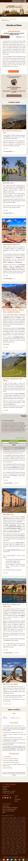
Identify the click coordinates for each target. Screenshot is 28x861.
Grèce (10, 830)
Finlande (20, 829)
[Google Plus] (8, 798)
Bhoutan (6, 821)
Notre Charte (4, 789)
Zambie (11, 854)
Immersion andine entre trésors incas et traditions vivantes (14, 34)
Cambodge (4, 823)
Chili (21, 823)
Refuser (14, 444)
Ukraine (20, 852)
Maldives (4, 839)
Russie (8, 846)
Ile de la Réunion (11, 833)
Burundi (21, 822)
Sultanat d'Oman (13, 850)
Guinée (24, 830)
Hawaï (17, 831)
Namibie (3, 842)
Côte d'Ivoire (18, 826)
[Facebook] (3, 798)
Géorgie (13, 831)
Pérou (21, 844)
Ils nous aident (17, 799)
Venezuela (4, 854)
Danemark (24, 826)
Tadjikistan (4, 851)
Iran (10, 834)
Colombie (3, 825)
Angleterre (23, 817)
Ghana (6, 830)
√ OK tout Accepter (14, 440)
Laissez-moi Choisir (13, 442)
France (24, 829)
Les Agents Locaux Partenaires (8, 792)
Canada (13, 823)
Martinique (19, 839)
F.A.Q (16, 797)
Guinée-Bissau (4, 831)
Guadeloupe (14, 830)
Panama (13, 843)
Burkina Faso (16, 822)
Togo (21, 851)
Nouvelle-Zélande (18, 842)
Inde (2, 834)
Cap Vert (17, 823)
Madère (20, 838)
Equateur (24, 827)
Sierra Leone (12, 848)
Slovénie (22, 848)
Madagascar (16, 838)
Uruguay (24, 852)
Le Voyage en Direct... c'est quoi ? (8, 791)
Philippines (24, 843)
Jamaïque (12, 835)
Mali (8, 839)
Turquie (16, 852)
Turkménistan (11, 852)
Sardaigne (19, 847)
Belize (3, 821)
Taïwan (12, 851)
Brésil (8, 822)
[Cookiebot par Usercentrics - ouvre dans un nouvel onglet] (21, 416)
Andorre (19, 817)
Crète (3, 826)
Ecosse (7, 827)
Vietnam (8, 854)
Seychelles (4, 848)
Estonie (7, 829)
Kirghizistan (8, 837)
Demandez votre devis (13, 71)
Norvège (12, 842)
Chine (24, 823)
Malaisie (24, 838)
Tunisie (6, 852)
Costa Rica (20, 825)
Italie (8, 835)
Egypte (11, 827)
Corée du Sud (14, 825)
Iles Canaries (18, 833)
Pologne (4, 844)
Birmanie (11, 821)
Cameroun (9, 823)
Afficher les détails (19, 437)
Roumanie (4, 846)
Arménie (19, 818)
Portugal (17, 844)
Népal (24, 842)
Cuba (6, 826)
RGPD (3, 812)
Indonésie (6, 834)
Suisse (7, 850)
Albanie (11, 817)
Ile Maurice (4, 833)
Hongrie (24, 831)
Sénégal (23, 850)
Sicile (8, 848)
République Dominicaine (20, 846)
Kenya (4, 837)
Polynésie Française (11, 844)
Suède (19, 850)
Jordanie (19, 835)
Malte (11, 839)
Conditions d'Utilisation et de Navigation (9, 807)
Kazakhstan (24, 835)
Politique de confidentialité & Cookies (9, 809)
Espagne (3, 829)
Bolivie (15, 821)
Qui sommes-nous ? (6, 786)
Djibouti (3, 827)
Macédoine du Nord (9, 838)
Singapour (18, 848)
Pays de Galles (18, 843)
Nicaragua (8, 842)
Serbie (24, 847)
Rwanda (12, 846)
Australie (23, 818)
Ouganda (3, 843)
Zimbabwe (16, 854)
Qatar (24, 844)
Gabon (3, 830)
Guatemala (20, 830)
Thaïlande (17, 851)
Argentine (15, 818)
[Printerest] (10, 798)
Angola (3, 818)
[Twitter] (5, 798)
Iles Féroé (24, 833)
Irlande (13, 834)
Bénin (24, 822)
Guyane (9, 831)
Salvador (13, 847)
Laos (17, 837)
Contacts (16, 801)
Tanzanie (8, 851)
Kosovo (13, 837)
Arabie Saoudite (9, 818)
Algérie (15, 817)
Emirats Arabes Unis (17, 827)
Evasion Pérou (14, 86)
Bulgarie (11, 822)
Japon (16, 835)
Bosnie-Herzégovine (21, 821)
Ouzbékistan (8, 843)
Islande (16, 834)
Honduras (20, 831)
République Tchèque (6, 847)
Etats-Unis (12, 829)
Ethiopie (16, 829)
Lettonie (20, 837)
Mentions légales (5, 806)
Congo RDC (8, 825)
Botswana (4, 822)
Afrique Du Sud (5, 817)
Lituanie (3, 838)
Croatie (24, 825)
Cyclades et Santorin (11, 826)
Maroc (14, 839)
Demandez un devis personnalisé (14, 95)
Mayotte (23, 839)
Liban (24, 837)
